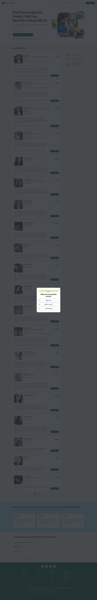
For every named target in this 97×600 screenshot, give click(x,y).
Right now (48, 300)
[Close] (59, 289)
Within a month (48, 304)
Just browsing (48, 308)
